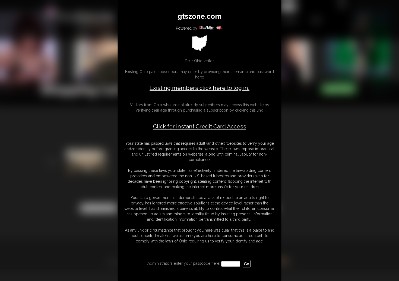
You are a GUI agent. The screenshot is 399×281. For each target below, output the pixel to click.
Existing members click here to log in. (199, 87)
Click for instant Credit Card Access (199, 126)
